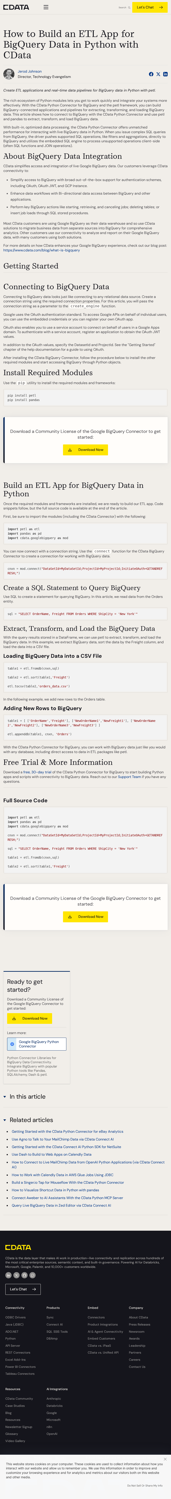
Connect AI (55, 1324)
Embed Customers (101, 1338)
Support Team (129, 776)
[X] (16, 1275)
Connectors (96, 1317)
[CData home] (19, 7)
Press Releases (139, 1324)
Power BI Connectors (20, 1367)
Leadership (137, 1346)
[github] (24, 1275)
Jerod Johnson (30, 71)
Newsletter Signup (18, 1427)
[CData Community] (32, 1275)
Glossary (11, 1434)
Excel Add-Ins (15, 1360)
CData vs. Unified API (103, 1352)
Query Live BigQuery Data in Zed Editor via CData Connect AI (61, 1205)
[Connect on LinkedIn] (165, 74)
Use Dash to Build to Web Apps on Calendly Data (52, 1154)
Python (10, 1338)
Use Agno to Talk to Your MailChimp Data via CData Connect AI (63, 1139)
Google (52, 1413)
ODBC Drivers (15, 1317)
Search (122, 7)
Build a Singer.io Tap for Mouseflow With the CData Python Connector (68, 1182)
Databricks (55, 1406)
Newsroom (137, 1332)
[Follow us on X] (158, 74)
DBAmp (52, 1338)
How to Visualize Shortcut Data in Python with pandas (55, 1190)
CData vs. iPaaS (99, 1346)
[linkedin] (8, 1275)
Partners (135, 1352)
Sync (50, 1317)
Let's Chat (145, 7)
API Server (12, 1346)
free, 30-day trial (37, 772)
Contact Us (137, 1367)
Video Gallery (15, 1441)
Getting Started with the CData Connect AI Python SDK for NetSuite (66, 1147)
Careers (134, 1360)
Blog (8, 1413)
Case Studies (15, 1406)
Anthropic (54, 1399)
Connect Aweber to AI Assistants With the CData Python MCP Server (67, 1198)
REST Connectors (17, 1352)
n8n (49, 1427)
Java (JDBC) (14, 1324)
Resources (12, 1420)
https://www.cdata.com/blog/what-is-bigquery (41, 250)
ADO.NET (11, 1332)
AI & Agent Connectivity (105, 1332)
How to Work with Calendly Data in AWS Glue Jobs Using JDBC (62, 1175)
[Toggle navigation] (45, 7)
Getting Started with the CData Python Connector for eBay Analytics (67, 1131)
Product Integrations (103, 1324)
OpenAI (52, 1434)
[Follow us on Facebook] (151, 74)
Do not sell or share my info (145, 1485)
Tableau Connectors (20, 1374)
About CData (138, 1317)
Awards (134, 1338)
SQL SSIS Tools (57, 1332)
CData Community (19, 1399)
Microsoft (54, 1420)
